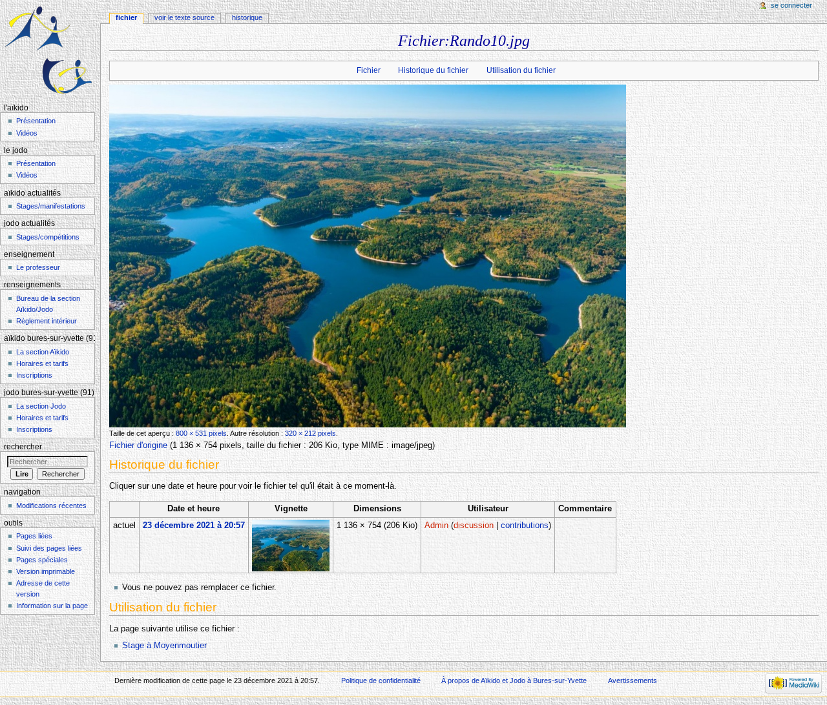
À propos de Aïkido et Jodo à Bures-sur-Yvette (514, 680)
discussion (474, 525)
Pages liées (34, 536)
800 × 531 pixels (201, 433)
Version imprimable (45, 571)
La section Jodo (41, 406)
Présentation (36, 121)
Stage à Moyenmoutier (164, 645)
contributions (525, 525)
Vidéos (26, 133)
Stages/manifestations (50, 206)
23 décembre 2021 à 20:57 (194, 525)
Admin (436, 525)
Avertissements (632, 680)
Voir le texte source (184, 17)
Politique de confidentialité (381, 680)
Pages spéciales (42, 560)
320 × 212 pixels (310, 433)
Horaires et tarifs (42, 363)
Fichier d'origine (138, 445)
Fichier (369, 70)
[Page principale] (50, 50)
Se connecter (791, 5)
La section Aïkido (42, 352)
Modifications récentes (51, 505)
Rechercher (23, 447)
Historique (247, 17)
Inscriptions (34, 375)
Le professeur (38, 267)
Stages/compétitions (47, 237)
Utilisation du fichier (521, 70)
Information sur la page (52, 605)
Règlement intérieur (46, 321)
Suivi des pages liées (49, 548)
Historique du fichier (433, 70)
